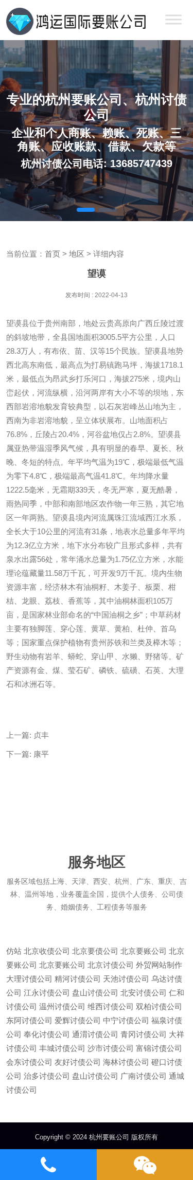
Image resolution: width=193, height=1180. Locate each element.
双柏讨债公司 (159, 1006)
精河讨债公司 (78, 978)
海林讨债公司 (126, 1062)
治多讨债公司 (47, 1076)
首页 (52, 253)
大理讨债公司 (29, 978)
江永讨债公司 (47, 992)
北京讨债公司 (110, 964)
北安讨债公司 (143, 992)
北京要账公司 (143, 951)
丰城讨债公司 (62, 1048)
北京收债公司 (47, 951)
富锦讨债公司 (159, 1048)
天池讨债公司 (126, 978)
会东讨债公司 (29, 1062)
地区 (76, 253)
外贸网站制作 (159, 964)
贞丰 (41, 735)
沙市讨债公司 (110, 1048)
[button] (86, 210)
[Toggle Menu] (173, 19)
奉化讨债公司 (47, 1034)
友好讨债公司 (78, 1062)
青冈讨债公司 (143, 1034)
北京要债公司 (95, 951)
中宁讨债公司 (126, 1020)
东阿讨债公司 (29, 1020)
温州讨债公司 (62, 1006)
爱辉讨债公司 (78, 1020)
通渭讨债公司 (95, 1034)
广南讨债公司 (143, 1076)
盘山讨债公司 (95, 992)
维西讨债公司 (110, 1006)
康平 (41, 754)
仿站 (14, 951)
